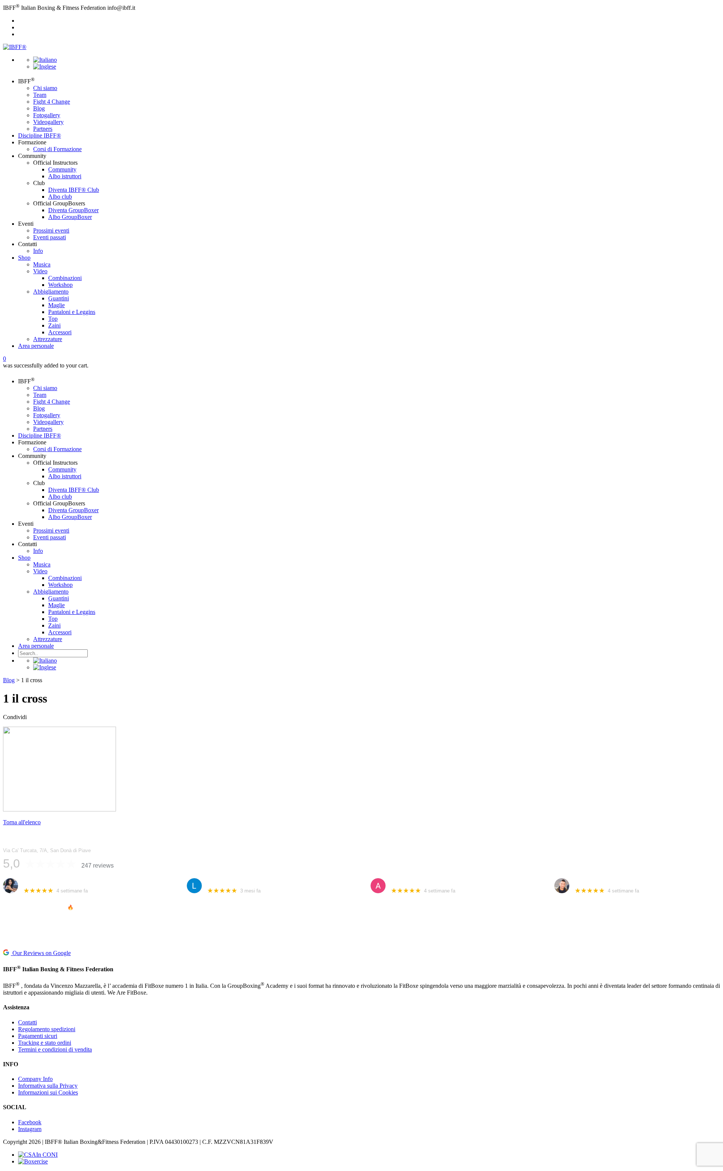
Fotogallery (46, 115)
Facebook (29, 1122)
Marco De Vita (591, 882)
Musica (41, 264)
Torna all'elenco (22, 822)
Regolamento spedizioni (46, 1029)
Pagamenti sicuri (37, 1036)
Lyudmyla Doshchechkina (238, 882)
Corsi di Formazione (57, 149)
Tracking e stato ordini (44, 1042)
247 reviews (97, 865)
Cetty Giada (37, 882)
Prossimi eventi (51, 230)
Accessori (60, 332)
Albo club (60, 196)
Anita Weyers (407, 882)
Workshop (60, 285)
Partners (42, 129)
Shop (24, 257)
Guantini (58, 298)
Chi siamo (45, 88)
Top (53, 318)
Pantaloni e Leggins (71, 312)
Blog (39, 108)
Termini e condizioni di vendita (55, 1049)
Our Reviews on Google (41, 953)
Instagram (29, 1129)
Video (40, 271)
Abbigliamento (51, 291)
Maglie (56, 305)
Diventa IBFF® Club (73, 190)
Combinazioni (65, 278)
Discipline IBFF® (39, 135)
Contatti (27, 1022)
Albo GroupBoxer (70, 217)
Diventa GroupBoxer (73, 210)
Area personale (36, 346)
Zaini (54, 325)
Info (38, 251)
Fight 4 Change (51, 101)
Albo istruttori (64, 176)
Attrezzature (47, 339)
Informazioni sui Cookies (48, 1092)
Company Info (35, 1079)
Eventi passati (49, 237)
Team (39, 95)
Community (62, 169)
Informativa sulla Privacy (48, 1085)
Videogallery (48, 122)
